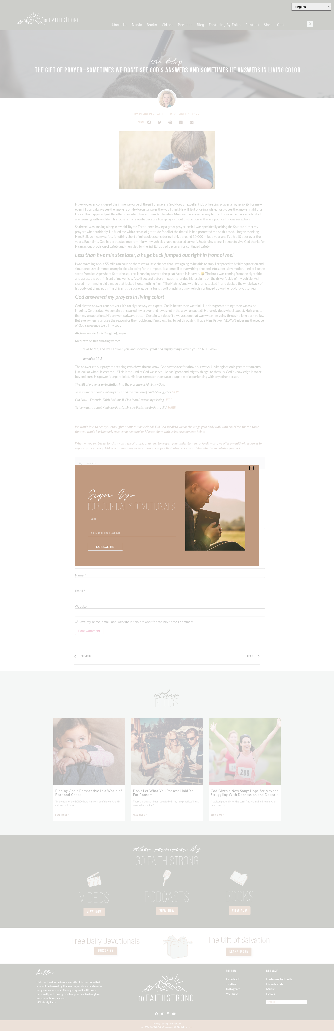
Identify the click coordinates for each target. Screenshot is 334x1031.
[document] (167, 515)
